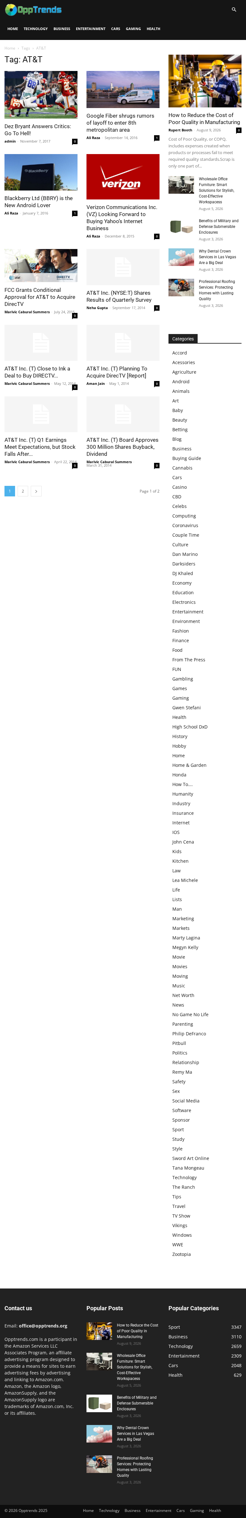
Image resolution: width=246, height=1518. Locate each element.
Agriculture (184, 372)
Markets (181, 928)
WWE (177, 1245)
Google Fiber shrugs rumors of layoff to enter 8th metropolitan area (120, 123)
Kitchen (180, 861)
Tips (176, 1197)
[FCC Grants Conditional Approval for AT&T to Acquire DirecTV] (41, 265)
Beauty (179, 420)
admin (10, 141)
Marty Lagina (186, 938)
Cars (115, 28)
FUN (176, 669)
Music (178, 986)
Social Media (186, 1101)
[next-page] (36, 491)
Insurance (183, 813)
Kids (177, 851)
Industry (181, 803)
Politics (179, 1053)
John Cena (183, 842)
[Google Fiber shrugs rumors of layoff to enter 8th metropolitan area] (123, 89)
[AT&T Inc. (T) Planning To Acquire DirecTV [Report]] (123, 343)
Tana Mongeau (188, 1168)
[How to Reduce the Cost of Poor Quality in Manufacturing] (205, 81)
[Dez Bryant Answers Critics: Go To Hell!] (41, 95)
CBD (176, 497)
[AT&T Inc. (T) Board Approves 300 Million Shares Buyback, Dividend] (123, 414)
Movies (179, 966)
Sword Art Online (190, 1158)
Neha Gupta (97, 307)
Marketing (183, 918)
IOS (176, 832)
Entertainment (90, 28)
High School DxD (190, 727)
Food (177, 650)
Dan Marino (185, 554)
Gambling (182, 679)
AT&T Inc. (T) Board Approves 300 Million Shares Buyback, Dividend (122, 447)
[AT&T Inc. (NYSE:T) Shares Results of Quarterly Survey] (123, 267)
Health (153, 28)
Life (176, 890)
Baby (177, 410)
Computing (184, 516)
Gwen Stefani (186, 708)
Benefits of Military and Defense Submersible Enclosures (219, 227)
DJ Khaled (182, 573)
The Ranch (183, 1187)
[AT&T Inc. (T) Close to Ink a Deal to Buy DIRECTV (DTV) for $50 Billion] (41, 343)
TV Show (181, 1216)
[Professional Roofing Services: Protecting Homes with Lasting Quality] (181, 287)
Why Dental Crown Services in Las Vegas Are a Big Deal (217, 257)
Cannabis (182, 468)
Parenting (182, 1024)
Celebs (179, 506)
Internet (181, 823)
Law (176, 871)
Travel (178, 1206)
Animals (181, 391)
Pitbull (179, 1043)
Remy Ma (182, 1072)
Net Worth (183, 995)
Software (181, 1110)
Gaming (133, 28)
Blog (177, 439)
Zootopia (181, 1254)
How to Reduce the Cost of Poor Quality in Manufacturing (137, 1331)
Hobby (179, 746)
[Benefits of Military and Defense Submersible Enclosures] (181, 227)
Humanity (182, 794)
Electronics (184, 602)
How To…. (182, 784)
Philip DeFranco (189, 1034)
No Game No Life (190, 1014)
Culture (180, 544)
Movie (178, 957)
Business (61, 28)
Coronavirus (185, 525)
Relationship (185, 1062)
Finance (180, 640)
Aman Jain (95, 383)
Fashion (180, 631)
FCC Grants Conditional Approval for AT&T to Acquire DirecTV (39, 297)
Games (179, 688)
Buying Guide (186, 458)
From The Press (188, 660)
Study (178, 1139)
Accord (179, 353)
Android (181, 381)
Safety (178, 1081)
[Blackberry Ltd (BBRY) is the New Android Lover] (41, 172)
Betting (180, 429)
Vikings (179, 1225)
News (178, 1005)
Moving (180, 976)
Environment (186, 621)
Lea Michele (185, 880)
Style (177, 1149)
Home (12, 28)
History (179, 736)
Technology (36, 28)
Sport (178, 1129)
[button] (234, 10)
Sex (176, 1091)
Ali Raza (93, 137)
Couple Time (185, 535)
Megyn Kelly (185, 947)
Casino (179, 487)
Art (175, 401)
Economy (182, 583)
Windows (182, 1235)
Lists (177, 899)
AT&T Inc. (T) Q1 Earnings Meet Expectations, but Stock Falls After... (40, 447)
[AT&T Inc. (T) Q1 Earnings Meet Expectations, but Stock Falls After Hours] (41, 414)
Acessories (183, 362)
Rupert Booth (180, 130)
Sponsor (181, 1120)
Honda (179, 775)
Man (177, 909)
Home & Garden (189, 765)
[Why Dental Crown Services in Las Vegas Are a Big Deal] (181, 257)
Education (183, 592)
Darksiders (183, 564)
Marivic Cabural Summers (27, 311)
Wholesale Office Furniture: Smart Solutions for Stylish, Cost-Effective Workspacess (216, 190)
